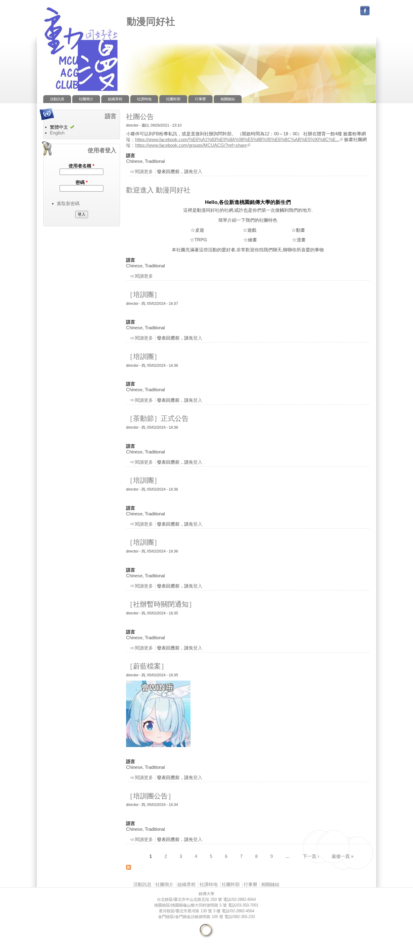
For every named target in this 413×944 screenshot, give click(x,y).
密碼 (82, 182)
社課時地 (144, 99)
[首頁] (82, 92)
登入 (197, 171)
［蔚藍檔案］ (147, 666)
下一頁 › (311, 856)
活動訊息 (57, 99)
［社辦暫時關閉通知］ (161, 604)
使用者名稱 (81, 165)
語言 (130, 155)
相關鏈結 (227, 99)
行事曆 (200, 99)
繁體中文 (59, 127)
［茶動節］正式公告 (157, 418)
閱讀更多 (144, 171)
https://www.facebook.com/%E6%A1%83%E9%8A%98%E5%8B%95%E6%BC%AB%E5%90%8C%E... (237, 139)
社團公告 (140, 117)
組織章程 (115, 99)
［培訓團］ (143, 294)
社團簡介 (86, 99)
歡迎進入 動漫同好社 (158, 190)
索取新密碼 (68, 203)
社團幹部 (173, 99)
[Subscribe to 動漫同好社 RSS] (128, 868)
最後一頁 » (342, 856)
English (57, 132)
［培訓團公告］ (150, 796)
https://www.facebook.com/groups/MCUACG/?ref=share (191, 145)
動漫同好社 (151, 21)
